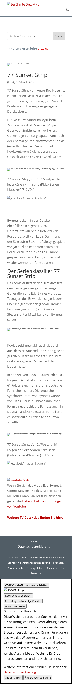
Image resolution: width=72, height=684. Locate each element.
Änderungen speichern (38, 677)
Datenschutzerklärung (34, 546)
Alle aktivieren (13, 677)
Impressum (34, 541)
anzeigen (44, 48)
